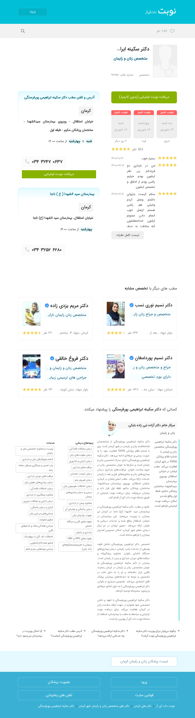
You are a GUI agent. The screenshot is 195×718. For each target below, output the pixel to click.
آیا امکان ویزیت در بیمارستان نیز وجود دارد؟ (29, 633)
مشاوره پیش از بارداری (80, 503)
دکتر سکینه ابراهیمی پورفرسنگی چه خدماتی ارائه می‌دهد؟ (108, 633)
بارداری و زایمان (84, 532)
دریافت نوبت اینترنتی (59, 174)
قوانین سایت (144, 695)
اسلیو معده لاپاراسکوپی (41, 543)
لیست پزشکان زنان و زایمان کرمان (144, 661)
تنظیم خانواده (46, 520)
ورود (32, 11)
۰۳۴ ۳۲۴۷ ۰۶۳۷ (47, 161)
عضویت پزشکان (59, 682)
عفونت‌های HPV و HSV (80, 538)
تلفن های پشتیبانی (59, 695)
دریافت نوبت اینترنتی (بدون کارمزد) (144, 97)
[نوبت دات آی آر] (161, 12)
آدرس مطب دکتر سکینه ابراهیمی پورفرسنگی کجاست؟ (66, 633)
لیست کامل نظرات (127, 235)
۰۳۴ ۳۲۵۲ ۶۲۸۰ (47, 250)
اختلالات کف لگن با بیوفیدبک (38, 536)
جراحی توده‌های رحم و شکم (39, 549)
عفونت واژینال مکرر (82, 515)
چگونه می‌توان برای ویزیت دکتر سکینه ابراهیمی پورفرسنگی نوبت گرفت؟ (156, 633)
